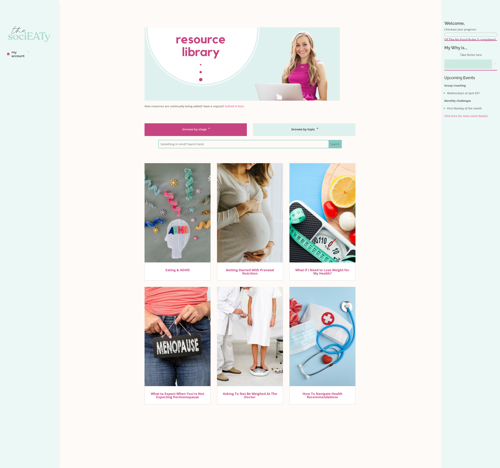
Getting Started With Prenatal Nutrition (250, 272)
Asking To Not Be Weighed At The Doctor (250, 395)
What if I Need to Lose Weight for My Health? (322, 272)
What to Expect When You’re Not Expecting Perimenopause (177, 395)
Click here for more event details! (466, 116)
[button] (494, 64)
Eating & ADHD (177, 270)
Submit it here (234, 106)
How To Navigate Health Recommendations (322, 395)
